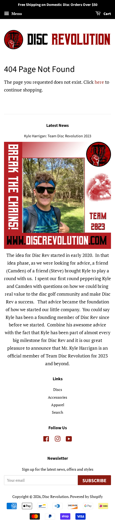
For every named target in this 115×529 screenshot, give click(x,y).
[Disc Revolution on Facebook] (46, 439)
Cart (107, 14)
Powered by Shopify (86, 496)
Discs (57, 389)
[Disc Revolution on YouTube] (69, 439)
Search (57, 412)
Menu (16, 13)
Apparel (57, 404)
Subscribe (94, 480)
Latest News (57, 125)
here (99, 82)
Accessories (57, 397)
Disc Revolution (55, 496)
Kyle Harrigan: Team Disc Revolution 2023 (57, 136)
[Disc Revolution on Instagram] (57, 439)
